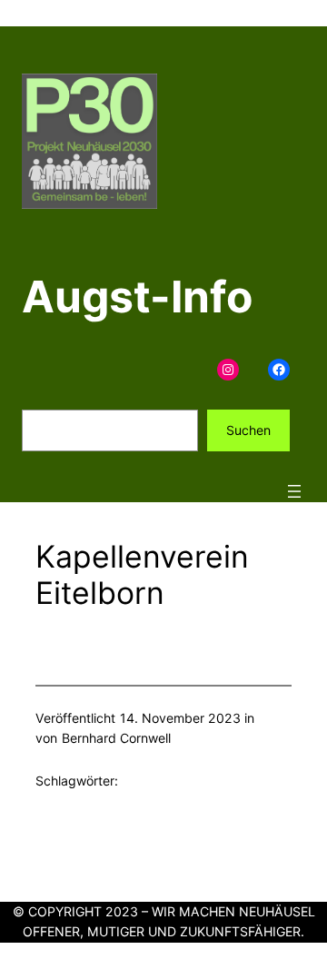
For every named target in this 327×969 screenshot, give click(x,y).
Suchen (248, 430)
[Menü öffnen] (294, 491)
